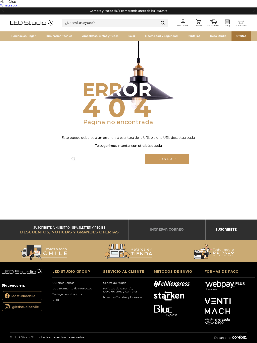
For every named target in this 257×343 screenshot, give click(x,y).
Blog (227, 22)
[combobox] (115, 23)
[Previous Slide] (3, 11)
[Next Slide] (254, 11)
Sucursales (243, 22)
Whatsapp (8, 5)
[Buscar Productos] (163, 23)
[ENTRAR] (182, 23)
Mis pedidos (214, 22)
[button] (44, 251)
